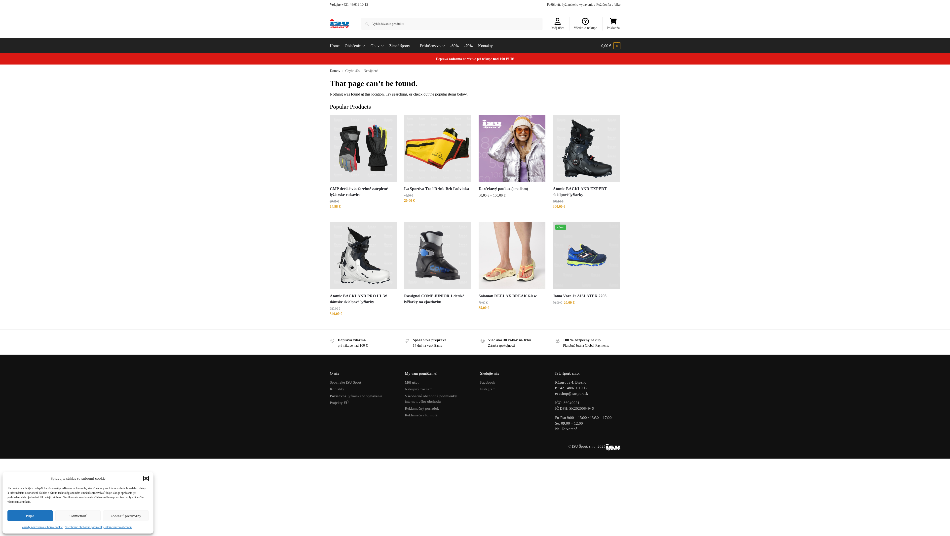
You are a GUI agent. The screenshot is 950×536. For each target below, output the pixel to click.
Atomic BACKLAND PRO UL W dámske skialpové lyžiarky (358, 299)
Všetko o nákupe (585, 28)
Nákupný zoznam (418, 389)
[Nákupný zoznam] (389, 122)
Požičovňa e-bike (608, 4)
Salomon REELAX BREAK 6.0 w (508, 296)
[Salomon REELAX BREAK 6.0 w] (512, 255)
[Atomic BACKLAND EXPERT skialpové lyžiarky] (586, 148)
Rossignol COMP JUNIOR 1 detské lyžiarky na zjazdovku (434, 299)
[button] (146, 478)
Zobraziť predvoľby (126, 516)
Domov (335, 71)
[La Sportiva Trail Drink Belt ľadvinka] (437, 148)
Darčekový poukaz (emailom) (503, 189)
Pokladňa (613, 28)
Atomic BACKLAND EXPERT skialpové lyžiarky (580, 192)
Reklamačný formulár (422, 415)
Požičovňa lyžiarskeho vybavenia (570, 4)
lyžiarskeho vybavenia (356, 396)
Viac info (437, 311)
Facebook (487, 382)
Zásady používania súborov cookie (42, 527)
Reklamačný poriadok (422, 408)
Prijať (30, 516)
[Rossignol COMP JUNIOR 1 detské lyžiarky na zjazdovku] (437, 255)
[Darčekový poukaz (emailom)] (512, 148)
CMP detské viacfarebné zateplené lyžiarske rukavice (359, 192)
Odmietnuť (78, 516)
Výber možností (363, 217)
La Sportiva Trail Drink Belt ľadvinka (436, 189)
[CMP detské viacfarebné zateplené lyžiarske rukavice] (363, 148)
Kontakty (337, 389)
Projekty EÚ (339, 403)
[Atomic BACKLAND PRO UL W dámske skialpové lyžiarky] (363, 255)
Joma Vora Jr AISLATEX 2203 (580, 296)
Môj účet (557, 28)
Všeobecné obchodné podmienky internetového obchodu (98, 527)
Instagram (487, 389)
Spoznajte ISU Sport (345, 382)
